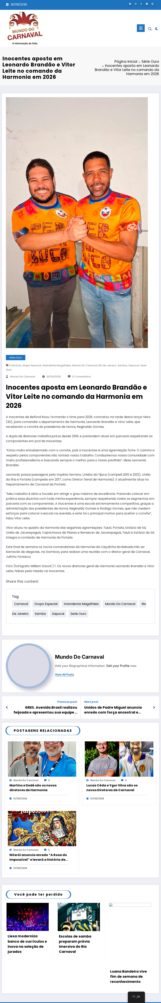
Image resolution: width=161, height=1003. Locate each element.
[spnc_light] (156, 28)
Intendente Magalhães (57, 365)
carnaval (15, 365)
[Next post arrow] (154, 707)
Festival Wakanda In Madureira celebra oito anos (128, 976)
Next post (91, 702)
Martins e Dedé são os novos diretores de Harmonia (33, 787)
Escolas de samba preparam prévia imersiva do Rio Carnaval (23, 944)
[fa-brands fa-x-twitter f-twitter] (141, 4)
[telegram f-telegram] (147, 4)
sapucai (133, 365)
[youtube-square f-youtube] (152, 4)
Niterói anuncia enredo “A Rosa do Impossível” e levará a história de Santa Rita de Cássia (38, 857)
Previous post (67, 702)
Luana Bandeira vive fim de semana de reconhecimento (76, 976)
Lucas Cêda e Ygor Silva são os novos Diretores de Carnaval (112, 787)
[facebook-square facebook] (130, 4)
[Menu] (141, 28)
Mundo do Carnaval (22, 376)
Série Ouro (15, 357)
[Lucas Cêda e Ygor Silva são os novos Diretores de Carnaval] (119, 759)
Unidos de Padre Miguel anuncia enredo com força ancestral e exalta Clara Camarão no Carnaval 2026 (116, 710)
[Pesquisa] (150, 29)
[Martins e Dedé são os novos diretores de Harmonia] (42, 759)
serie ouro (78, 613)
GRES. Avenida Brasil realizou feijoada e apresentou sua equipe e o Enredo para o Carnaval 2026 (45, 710)
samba (122, 365)
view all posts (64, 674)
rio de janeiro (107, 365)
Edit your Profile (117, 666)
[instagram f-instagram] (136, 4)
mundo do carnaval (84, 365)
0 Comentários (81, 376)
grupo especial (31, 365)
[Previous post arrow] (7, 707)
